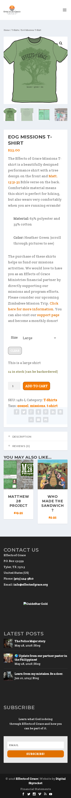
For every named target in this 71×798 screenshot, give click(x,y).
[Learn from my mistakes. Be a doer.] (8, 676)
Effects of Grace (27, 779)
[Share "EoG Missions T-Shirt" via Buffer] (60, 412)
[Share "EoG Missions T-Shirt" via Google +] (31, 412)
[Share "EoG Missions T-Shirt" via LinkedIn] (53, 412)
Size (14, 337)
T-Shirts (15, 30)
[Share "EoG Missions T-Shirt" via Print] (45, 420)
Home (7, 30)
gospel (22, 406)
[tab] (36, 436)
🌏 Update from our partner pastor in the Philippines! (41, 657)
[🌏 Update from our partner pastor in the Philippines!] (8, 658)
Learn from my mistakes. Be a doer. (39, 674)
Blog (37, 645)
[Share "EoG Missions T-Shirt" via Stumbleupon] (31, 420)
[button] (61, 43)
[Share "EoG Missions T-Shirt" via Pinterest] (45, 412)
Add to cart (36, 386)
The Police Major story (30, 641)
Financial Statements (35, 789)
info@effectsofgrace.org (30, 584)
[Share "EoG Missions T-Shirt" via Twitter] (24, 412)
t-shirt (52, 406)
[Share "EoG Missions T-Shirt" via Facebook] (16, 412)
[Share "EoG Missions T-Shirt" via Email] (38, 420)
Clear (14, 351)
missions (37, 406)
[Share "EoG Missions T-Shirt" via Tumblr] (38, 412)
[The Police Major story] (8, 643)
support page (48, 315)
